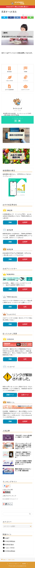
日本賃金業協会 (10, 551)
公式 (25, 306)
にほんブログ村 (8, 489)
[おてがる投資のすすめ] (17, 4)
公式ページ (25, 394)
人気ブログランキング (9, 495)
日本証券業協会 (10, 541)
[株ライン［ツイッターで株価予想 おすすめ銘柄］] (17, 503)
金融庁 (7, 538)
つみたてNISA (9, 548)
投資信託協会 (9, 544)
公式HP (24, 222)
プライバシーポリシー (14, 563)
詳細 (10, 222)
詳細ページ (10, 394)
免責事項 (24, 563)
